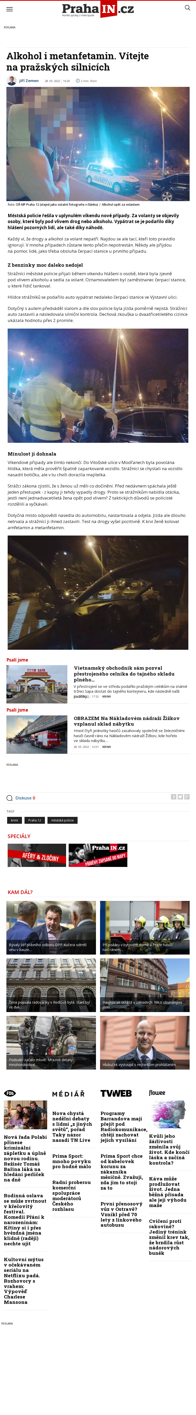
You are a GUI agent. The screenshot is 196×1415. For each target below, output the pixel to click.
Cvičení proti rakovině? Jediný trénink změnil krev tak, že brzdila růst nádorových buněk (169, 1237)
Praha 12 (34, 820)
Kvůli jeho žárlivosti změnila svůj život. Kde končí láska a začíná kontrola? (169, 1149)
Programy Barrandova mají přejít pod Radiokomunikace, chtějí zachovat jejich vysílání (124, 1126)
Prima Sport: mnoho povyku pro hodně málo (71, 1161)
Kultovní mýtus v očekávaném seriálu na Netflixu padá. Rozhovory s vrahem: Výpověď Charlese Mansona (24, 1280)
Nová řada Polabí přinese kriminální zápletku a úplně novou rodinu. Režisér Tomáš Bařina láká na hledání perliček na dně (25, 1158)
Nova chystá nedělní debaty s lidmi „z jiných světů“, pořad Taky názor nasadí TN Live (72, 1126)
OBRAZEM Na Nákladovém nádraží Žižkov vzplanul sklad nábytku (127, 721)
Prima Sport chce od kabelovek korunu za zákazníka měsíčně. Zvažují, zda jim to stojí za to (122, 1172)
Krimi (106, 696)
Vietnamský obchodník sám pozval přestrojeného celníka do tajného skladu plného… (124, 674)
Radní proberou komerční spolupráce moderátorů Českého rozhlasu (71, 1195)
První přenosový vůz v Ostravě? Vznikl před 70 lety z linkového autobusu (122, 1214)
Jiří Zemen (29, 80)
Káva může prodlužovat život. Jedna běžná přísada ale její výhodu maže (168, 1191)
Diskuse (25, 798)
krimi (14, 820)
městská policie (62, 820)
